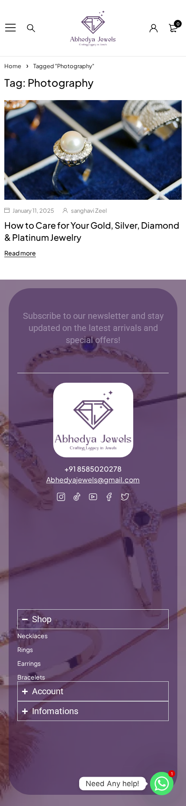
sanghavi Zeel (89, 210)
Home (12, 66)
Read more (20, 253)
